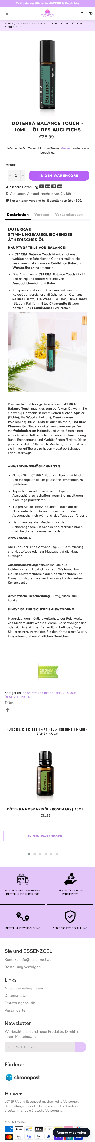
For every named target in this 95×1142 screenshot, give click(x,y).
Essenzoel (21, 1122)
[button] (29, 854)
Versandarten (16, 1010)
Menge (11, 165)
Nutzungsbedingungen (24, 988)
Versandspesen (69, 214)
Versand (66, 148)
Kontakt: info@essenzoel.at (28, 959)
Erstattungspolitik (20, 1003)
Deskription (18, 214)
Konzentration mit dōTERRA (43, 693)
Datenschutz (15, 995)
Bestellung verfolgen (23, 967)
